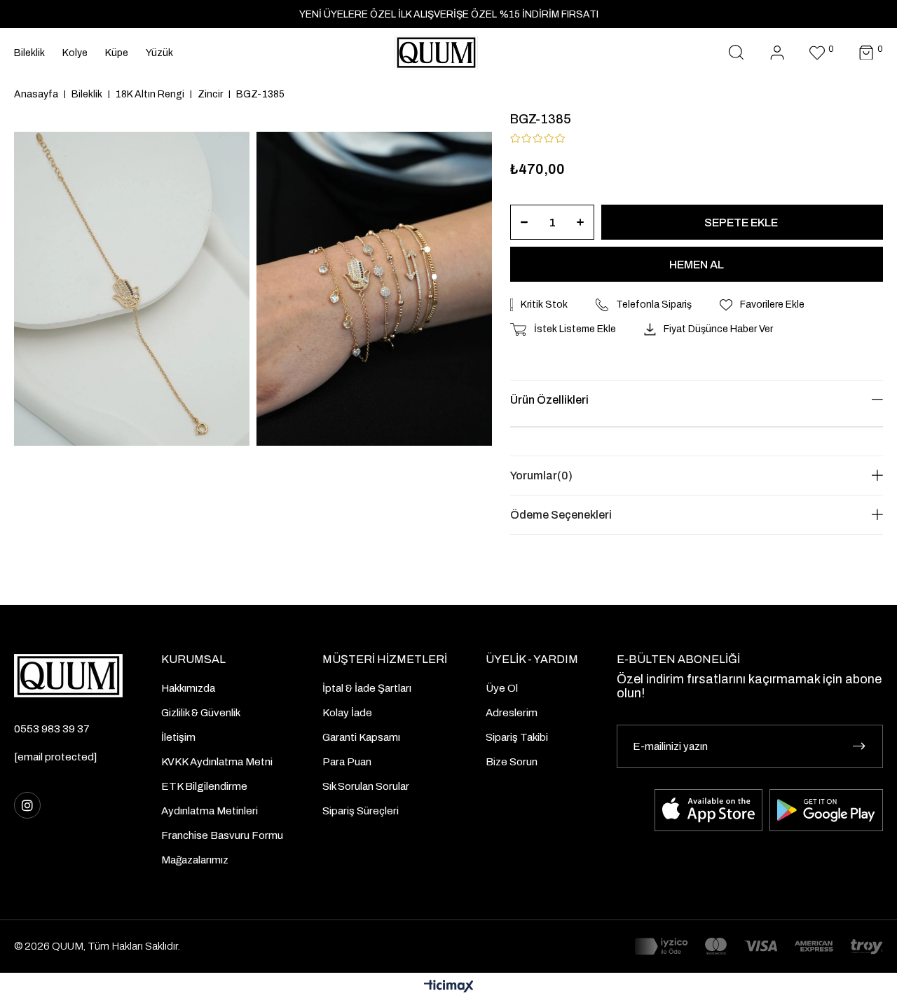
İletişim (178, 737)
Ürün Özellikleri (549, 400)
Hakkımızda (188, 688)
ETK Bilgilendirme (204, 786)
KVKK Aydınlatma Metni (217, 761)
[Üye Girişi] (777, 53)
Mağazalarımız (194, 860)
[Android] (826, 810)
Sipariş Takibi (517, 737)
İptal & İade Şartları (366, 688)
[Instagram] (27, 805)
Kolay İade (347, 712)
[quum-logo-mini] (68, 675)
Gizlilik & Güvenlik (200, 712)
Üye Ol (502, 688)
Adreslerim (511, 712)
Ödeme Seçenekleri (561, 515)
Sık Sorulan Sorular (365, 786)
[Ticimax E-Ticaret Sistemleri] (449, 987)
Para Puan (346, 761)
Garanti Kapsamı (361, 737)
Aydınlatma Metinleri (209, 810)
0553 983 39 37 (52, 728)
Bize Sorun (511, 761)
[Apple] (708, 810)
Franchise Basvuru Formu (222, 835)
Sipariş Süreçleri (360, 810)
